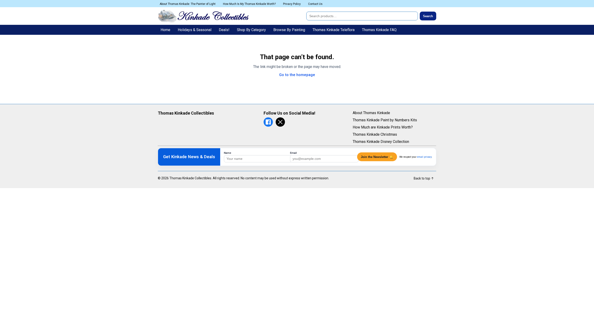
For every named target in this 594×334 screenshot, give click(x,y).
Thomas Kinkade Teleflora (334, 30)
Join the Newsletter (377, 157)
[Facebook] (268, 122)
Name (227, 152)
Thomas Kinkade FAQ (379, 30)
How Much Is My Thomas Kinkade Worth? (249, 4)
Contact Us (315, 4)
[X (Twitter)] (280, 122)
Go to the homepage (297, 75)
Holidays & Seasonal (194, 30)
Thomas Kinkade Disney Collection (381, 141)
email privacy (424, 156)
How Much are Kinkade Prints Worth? (383, 127)
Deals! (224, 30)
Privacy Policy (292, 4)
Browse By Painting (289, 30)
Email (293, 152)
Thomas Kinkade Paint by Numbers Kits (385, 120)
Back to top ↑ (424, 178)
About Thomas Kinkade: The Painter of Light (188, 4)
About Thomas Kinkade (371, 113)
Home (165, 30)
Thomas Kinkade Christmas (375, 134)
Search (428, 16)
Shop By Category (251, 30)
